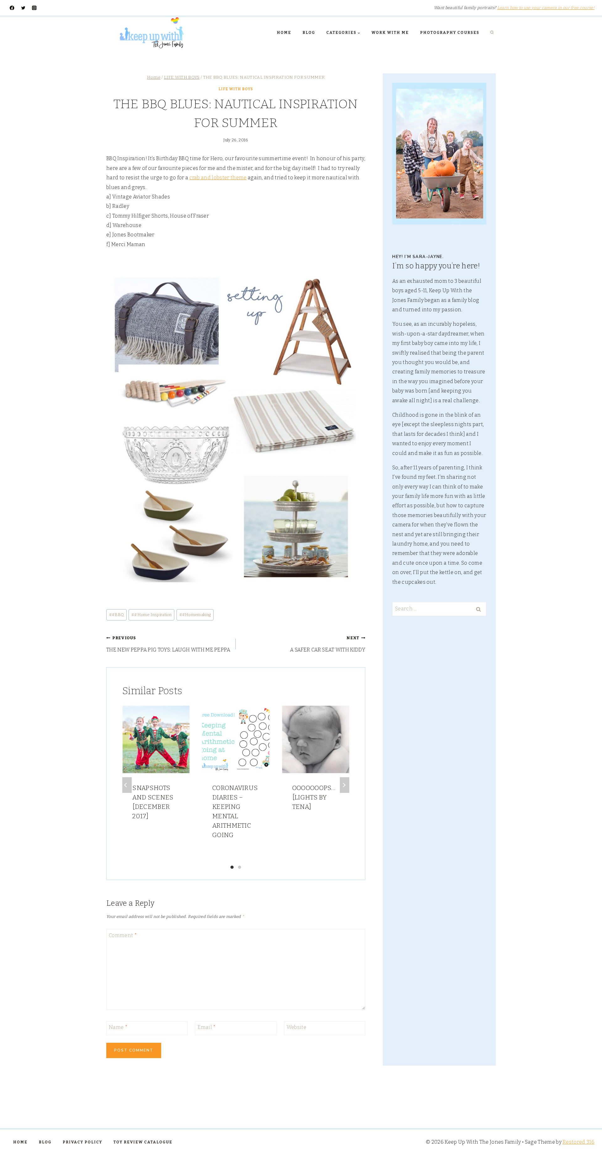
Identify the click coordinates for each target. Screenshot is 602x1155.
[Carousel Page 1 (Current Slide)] (232, 867)
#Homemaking (195, 614)
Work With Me (390, 32)
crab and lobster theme (218, 178)
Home (284, 32)
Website (296, 1027)
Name (118, 1027)
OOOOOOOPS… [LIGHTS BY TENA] (313, 797)
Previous (127, 785)
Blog (309, 32)
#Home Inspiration (151, 614)
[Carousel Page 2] (239, 867)
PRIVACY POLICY (82, 1142)
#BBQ (116, 614)
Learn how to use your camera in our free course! (545, 7)
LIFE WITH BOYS (236, 89)
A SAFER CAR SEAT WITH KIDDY (327, 644)
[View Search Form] (492, 32)
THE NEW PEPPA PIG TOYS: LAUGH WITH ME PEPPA (168, 644)
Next (344, 785)
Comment (123, 935)
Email (207, 1027)
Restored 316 (578, 1142)
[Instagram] (34, 8)
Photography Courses (449, 32)
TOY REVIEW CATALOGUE (143, 1142)
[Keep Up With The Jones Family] (151, 32)
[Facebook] (12, 8)
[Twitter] (23, 8)
